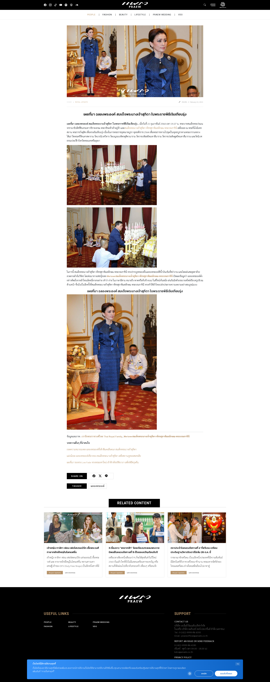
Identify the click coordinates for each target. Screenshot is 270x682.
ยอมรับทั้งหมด (226, 673)
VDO (180, 14)
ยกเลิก (204, 673)
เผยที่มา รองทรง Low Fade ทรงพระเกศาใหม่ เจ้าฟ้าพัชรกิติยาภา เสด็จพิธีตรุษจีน (103, 462)
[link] (102, 436)
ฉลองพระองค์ (97, 486)
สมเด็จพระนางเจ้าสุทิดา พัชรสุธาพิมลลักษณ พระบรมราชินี (150, 127)
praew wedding (162, 14)
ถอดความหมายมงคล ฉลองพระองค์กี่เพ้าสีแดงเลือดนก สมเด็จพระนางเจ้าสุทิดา (102, 449)
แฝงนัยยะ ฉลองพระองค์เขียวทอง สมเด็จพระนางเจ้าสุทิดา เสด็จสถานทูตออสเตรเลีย (104, 455)
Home (69, 102)
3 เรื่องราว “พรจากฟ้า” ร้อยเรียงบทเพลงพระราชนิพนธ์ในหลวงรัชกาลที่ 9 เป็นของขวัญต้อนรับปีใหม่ (134, 552)
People (91, 14)
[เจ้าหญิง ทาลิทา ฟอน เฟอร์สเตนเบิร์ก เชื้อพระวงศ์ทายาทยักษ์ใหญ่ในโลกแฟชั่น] (73, 527)
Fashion (107, 14)
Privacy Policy (183, 657)
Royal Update (81, 102)
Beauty (123, 14)
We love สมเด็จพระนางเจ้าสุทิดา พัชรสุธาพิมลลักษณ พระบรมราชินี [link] (140, 276)
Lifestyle (140, 14)
